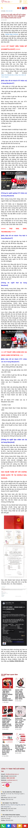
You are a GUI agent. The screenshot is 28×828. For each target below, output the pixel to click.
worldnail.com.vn (6, 782)
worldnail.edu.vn (12, 780)
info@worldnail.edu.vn (12, 774)
